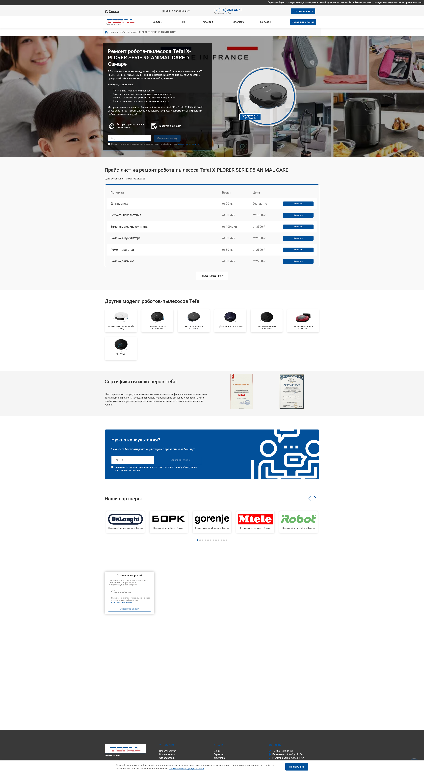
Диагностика (119, 203)
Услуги (156, 22)
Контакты (265, 22)
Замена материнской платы (129, 226)
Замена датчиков (122, 261)
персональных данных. (188, 144)
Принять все (296, 766)
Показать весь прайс (212, 275)
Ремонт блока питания (125, 215)
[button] (309, 498)
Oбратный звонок (303, 22)
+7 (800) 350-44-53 (228, 9)
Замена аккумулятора (125, 238)
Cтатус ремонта (303, 11)
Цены (183, 22)
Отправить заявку (167, 138)
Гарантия (208, 22)
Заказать (298, 204)
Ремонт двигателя (122, 249)
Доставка (238, 22)
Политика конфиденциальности (186, 768)
